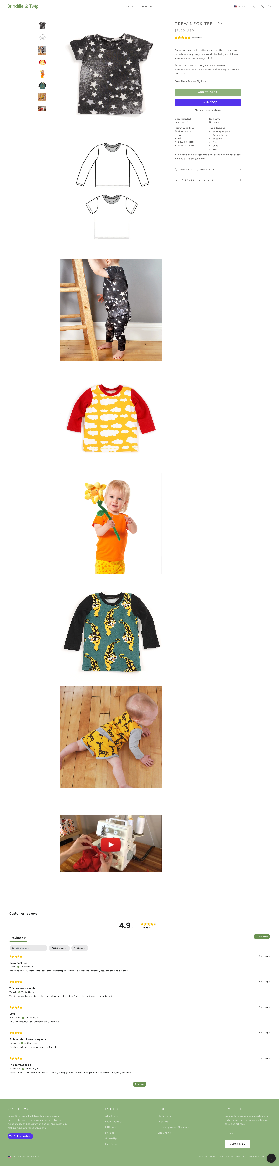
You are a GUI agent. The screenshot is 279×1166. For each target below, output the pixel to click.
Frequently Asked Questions (174, 1127)
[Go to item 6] (42, 85)
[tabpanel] (139, 1017)
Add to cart (208, 92)
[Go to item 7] (42, 97)
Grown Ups (111, 1138)
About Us (146, 6)
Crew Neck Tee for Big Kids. (190, 81)
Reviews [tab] (18, 938)
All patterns (111, 1116)
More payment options (208, 110)
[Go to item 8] (42, 108)
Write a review (262, 936)
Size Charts (164, 1132)
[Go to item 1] (42, 25)
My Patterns (164, 1116)
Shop (129, 6)
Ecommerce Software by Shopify (251, 1157)
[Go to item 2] (42, 38)
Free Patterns (112, 1144)
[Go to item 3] (42, 50)
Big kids (109, 1132)
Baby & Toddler (113, 1121)
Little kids (110, 1127)
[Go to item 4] (42, 62)
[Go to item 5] (42, 73)
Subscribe (237, 1143)
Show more (140, 1084)
